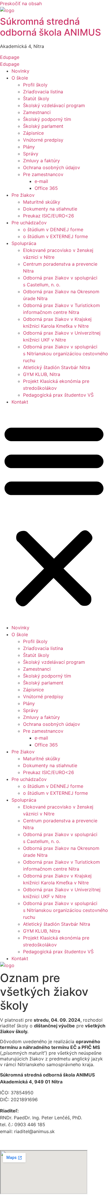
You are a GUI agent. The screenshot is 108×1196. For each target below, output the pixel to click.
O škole (20, 78)
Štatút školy (36, 98)
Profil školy (35, 85)
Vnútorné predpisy (43, 140)
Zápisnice (33, 133)
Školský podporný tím (47, 119)
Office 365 (46, 188)
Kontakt (20, 402)
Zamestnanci (37, 112)
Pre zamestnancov (43, 174)
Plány (29, 147)
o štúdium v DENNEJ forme (53, 229)
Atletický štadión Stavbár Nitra (56, 367)
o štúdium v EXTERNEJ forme (55, 236)
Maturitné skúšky (41, 202)
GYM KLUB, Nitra (41, 374)
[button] (54, 514)
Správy (30, 154)
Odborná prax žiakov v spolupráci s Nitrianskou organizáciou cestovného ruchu (65, 353)
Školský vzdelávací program (54, 105)
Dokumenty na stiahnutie (50, 209)
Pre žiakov (23, 195)
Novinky (20, 71)
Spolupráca (24, 243)
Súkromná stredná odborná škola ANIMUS (50, 27)
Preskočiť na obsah (21, 3)
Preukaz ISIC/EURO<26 (48, 216)
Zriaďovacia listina (43, 91)
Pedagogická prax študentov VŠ (58, 395)
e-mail (41, 181)
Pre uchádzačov (29, 222)
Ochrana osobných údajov (51, 167)
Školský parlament (43, 126)
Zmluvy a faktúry (41, 160)
